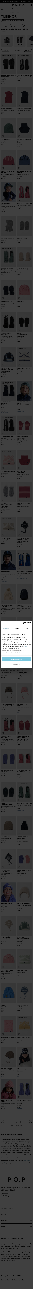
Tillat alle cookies (16, 659)
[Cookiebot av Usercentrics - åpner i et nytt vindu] (23, 623)
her (26, 646)
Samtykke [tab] (6, 628)
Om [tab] (27, 628)
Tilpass (15, 664)
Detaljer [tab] (16, 628)
